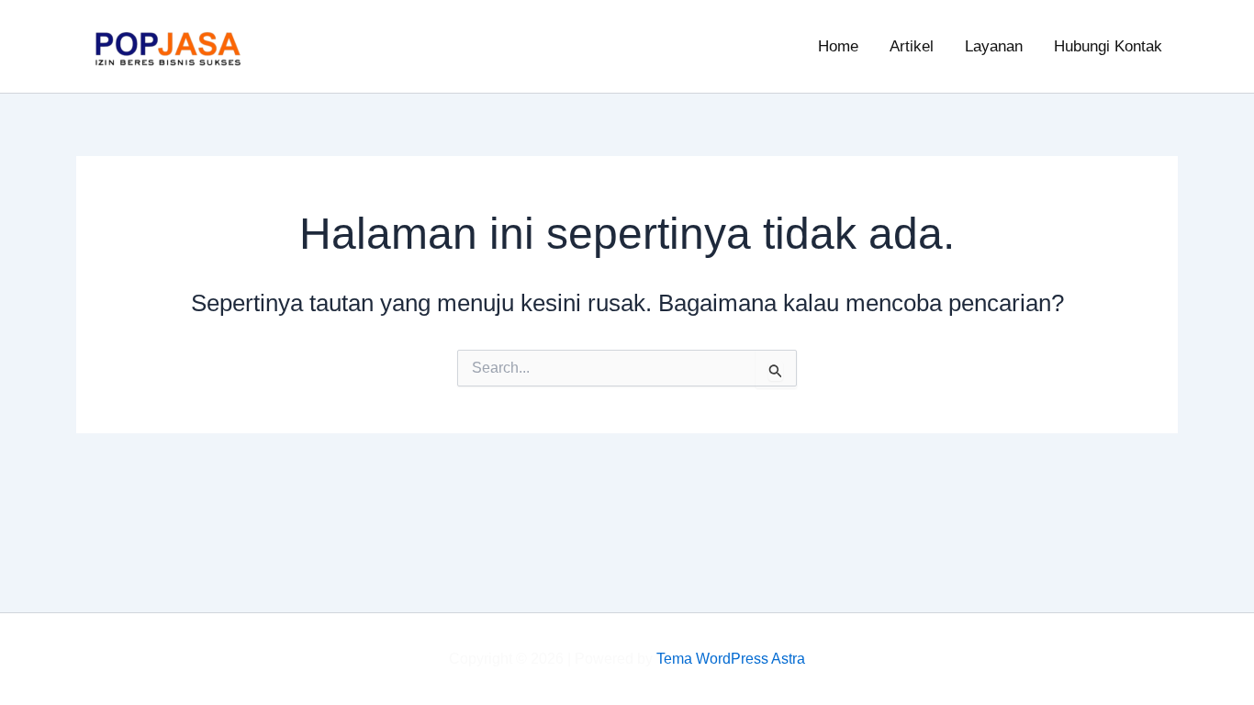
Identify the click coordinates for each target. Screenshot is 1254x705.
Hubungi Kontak (1108, 46)
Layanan (994, 46)
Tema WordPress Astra (730, 658)
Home (838, 46)
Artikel (912, 46)
